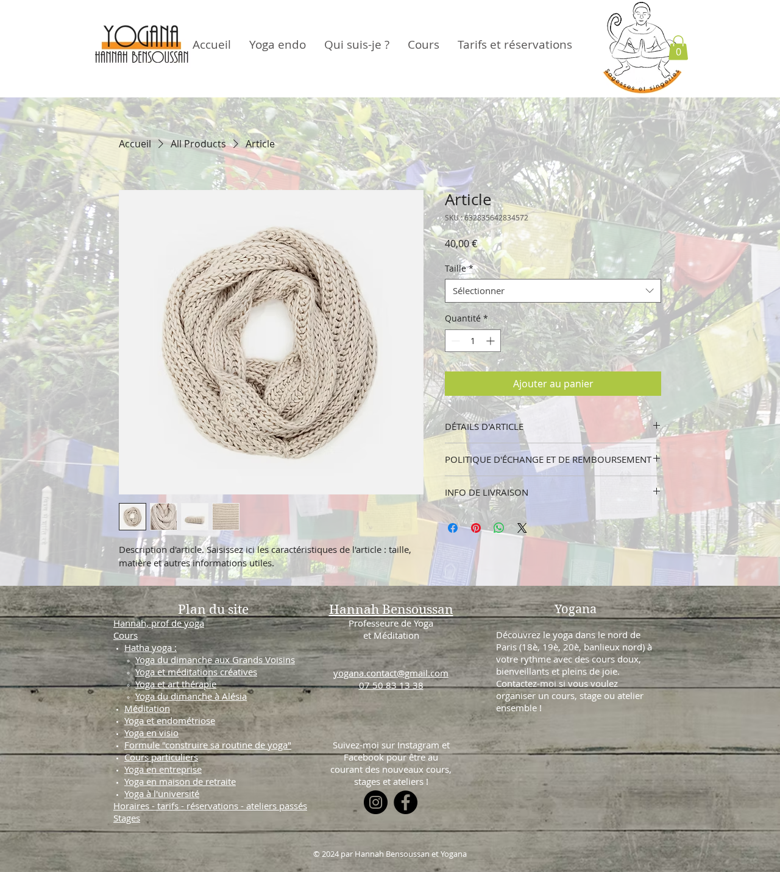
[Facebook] (405, 802)
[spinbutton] (473, 340)
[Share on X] (522, 528)
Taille (459, 268)
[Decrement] (454, 340)
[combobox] (553, 291)
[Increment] (491, 340)
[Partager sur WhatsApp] (499, 528)
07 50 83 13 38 (391, 685)
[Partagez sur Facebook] (452, 528)
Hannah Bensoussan (391, 609)
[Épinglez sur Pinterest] (476, 528)
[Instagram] (376, 802)
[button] (678, 47)
